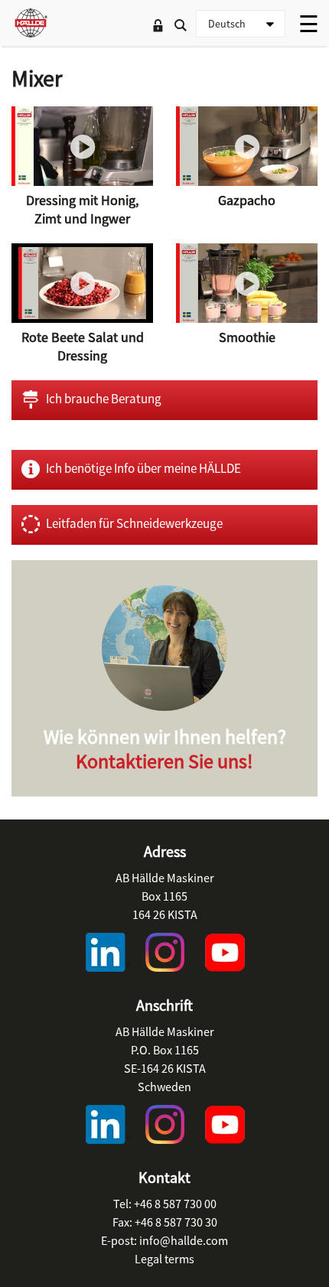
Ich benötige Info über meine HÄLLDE (143, 468)
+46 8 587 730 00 (175, 1203)
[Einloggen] (157, 27)
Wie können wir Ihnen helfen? (165, 749)
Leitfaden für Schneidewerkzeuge (134, 523)
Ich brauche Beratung (103, 398)
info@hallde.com (183, 1240)
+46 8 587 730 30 (176, 1222)
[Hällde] (30, 23)
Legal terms (164, 1258)
